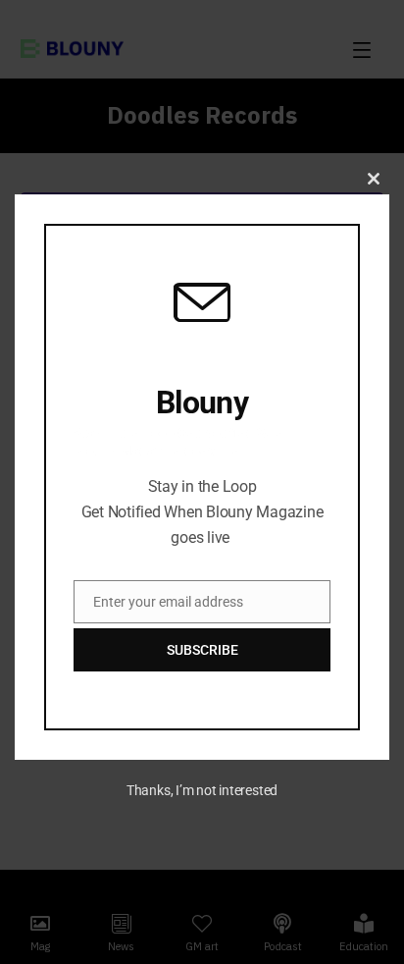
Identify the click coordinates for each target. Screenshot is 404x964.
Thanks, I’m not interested (202, 790)
